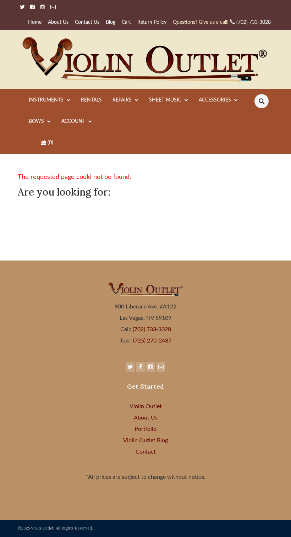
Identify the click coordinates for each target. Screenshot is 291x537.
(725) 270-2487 (151, 341)
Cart (126, 22)
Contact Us (87, 22)
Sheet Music (166, 100)
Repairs (122, 100)
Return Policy (151, 22)
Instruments (47, 100)
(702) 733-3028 (222, 22)
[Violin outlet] (145, 59)
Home (35, 22)
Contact (146, 452)
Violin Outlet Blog (145, 440)
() (50, 142)
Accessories (215, 100)
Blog (110, 22)
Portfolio (145, 429)
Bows (37, 121)
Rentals (91, 100)
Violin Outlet (146, 406)
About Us (58, 22)
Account (74, 121)
